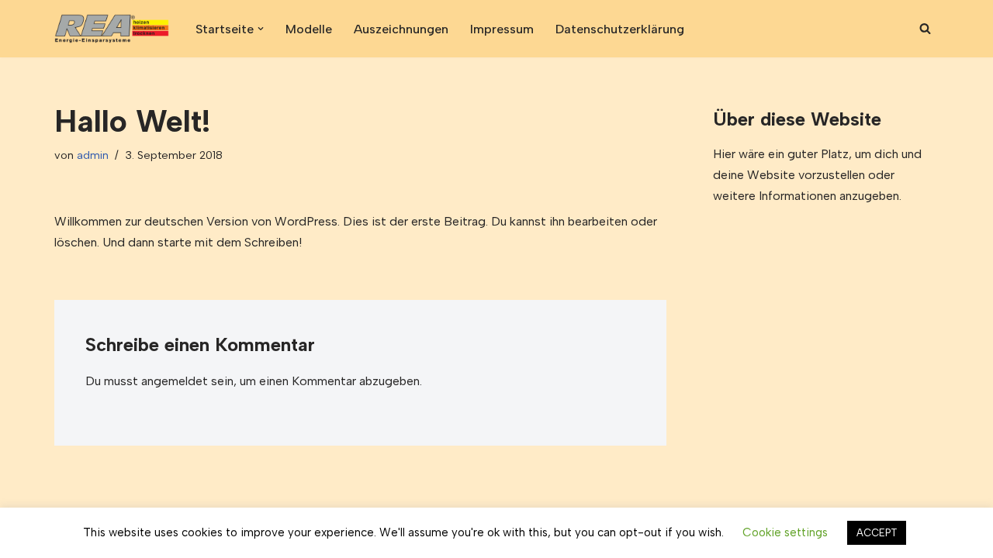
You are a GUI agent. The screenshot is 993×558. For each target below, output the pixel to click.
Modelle (308, 29)
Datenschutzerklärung (619, 29)
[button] (261, 29)
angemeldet (174, 381)
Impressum (502, 29)
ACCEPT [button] (876, 533)
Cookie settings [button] (785, 532)
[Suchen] (925, 28)
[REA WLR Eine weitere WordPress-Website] (111, 28)
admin (93, 155)
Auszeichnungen (401, 29)
